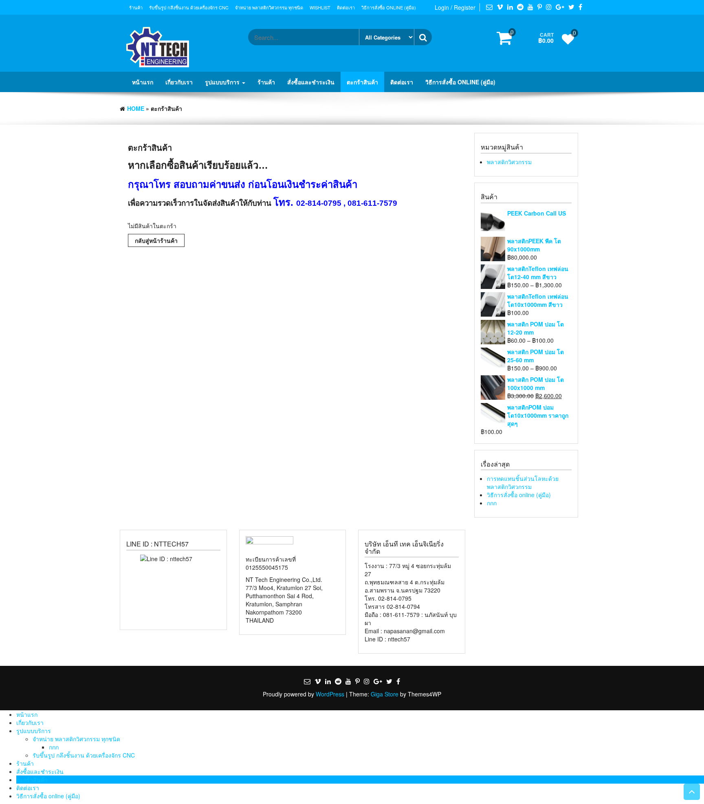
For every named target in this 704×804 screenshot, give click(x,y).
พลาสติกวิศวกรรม (509, 162)
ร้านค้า (136, 7)
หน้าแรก (142, 82)
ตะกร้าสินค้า (362, 82)
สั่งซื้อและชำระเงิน (310, 82)
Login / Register (455, 7)
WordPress (330, 694)
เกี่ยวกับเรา (179, 82)
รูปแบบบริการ (223, 82)
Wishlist (320, 7)
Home (135, 108)
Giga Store (384, 694)
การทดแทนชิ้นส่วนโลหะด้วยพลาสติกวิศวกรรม (523, 482)
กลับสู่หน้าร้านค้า (156, 240)
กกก (492, 503)
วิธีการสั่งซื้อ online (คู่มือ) (388, 7)
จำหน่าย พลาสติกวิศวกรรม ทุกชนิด (269, 7)
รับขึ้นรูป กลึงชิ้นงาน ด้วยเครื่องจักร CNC (189, 7)
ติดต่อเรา (346, 7)
